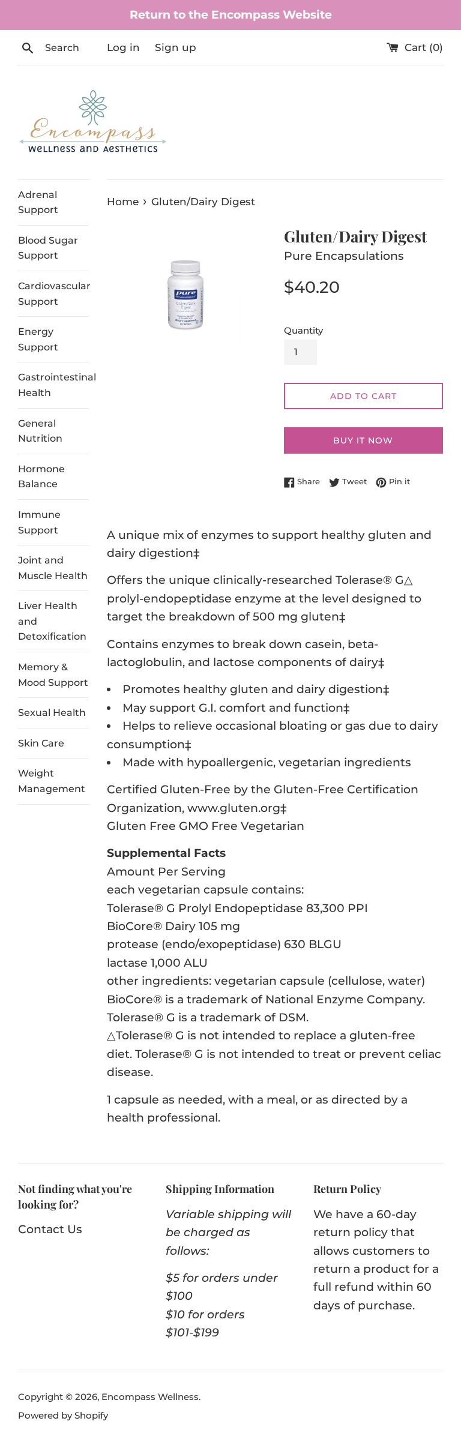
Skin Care (41, 743)
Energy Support (38, 339)
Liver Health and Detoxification (52, 621)
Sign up (175, 47)
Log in (123, 47)
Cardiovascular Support (53, 293)
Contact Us (50, 1229)
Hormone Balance (41, 476)
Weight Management (51, 781)
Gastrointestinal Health (53, 384)
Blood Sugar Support (48, 248)
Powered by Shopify (63, 1415)
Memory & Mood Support (53, 674)
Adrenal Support (38, 202)
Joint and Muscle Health (53, 567)
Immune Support (39, 522)
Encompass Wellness (150, 1396)
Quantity (303, 330)
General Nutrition (40, 431)
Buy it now (363, 440)
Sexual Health (52, 712)
